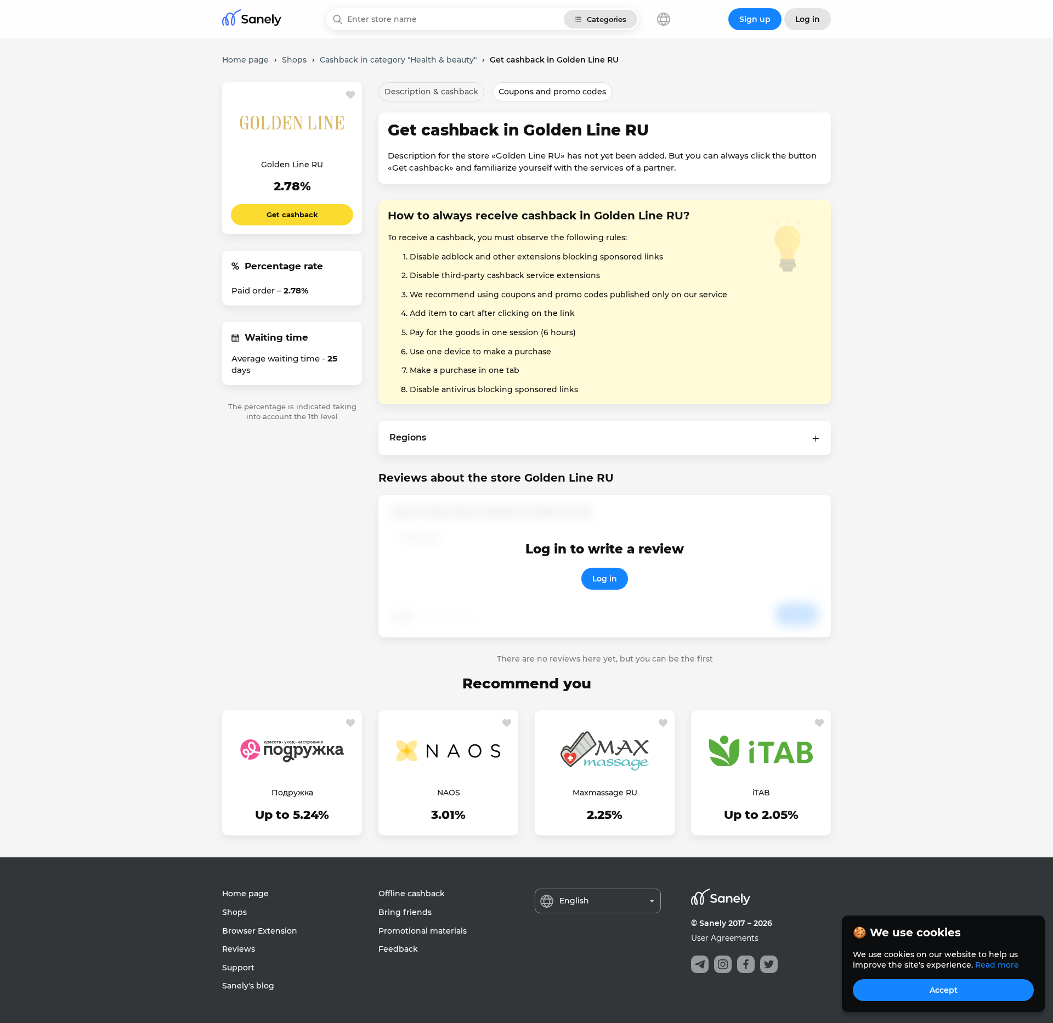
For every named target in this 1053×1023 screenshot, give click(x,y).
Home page (245, 893)
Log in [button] (807, 19)
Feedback (398, 949)
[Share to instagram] (723, 964)
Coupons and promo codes (552, 92)
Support (238, 968)
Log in (604, 579)
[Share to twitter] (769, 964)
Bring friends (405, 912)
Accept (944, 990)
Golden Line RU (292, 164)
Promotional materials (422, 931)
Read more (997, 965)
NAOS (448, 793)
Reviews (238, 949)
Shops (234, 912)
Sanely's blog (248, 986)
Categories (606, 19)
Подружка (292, 793)
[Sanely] (251, 19)
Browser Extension (259, 931)
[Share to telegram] (700, 964)
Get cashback (292, 214)
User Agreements (724, 938)
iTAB (761, 793)
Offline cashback (411, 893)
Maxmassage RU (605, 793)
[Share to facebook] (746, 964)
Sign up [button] (755, 19)
